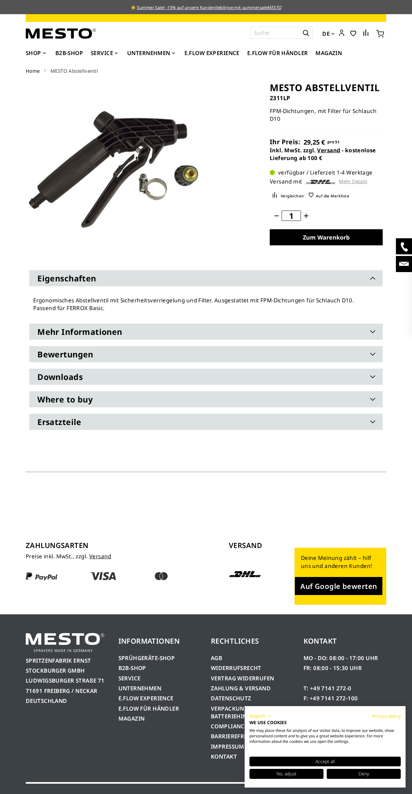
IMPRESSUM (227, 746)
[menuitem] (37, 53)
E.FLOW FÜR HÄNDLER (148, 708)
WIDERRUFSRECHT (236, 668)
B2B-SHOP (132, 668)
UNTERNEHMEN (140, 688)
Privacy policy (386, 716)
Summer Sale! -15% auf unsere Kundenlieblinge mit (209, 7)
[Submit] (306, 33)
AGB (216, 658)
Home (33, 71)
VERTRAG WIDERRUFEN (242, 678)
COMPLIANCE (229, 726)
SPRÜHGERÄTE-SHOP (146, 658)
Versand (328, 150)
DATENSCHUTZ (231, 698)
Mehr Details (353, 181)
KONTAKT (224, 756)
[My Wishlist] (353, 33)
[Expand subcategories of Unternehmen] (173, 53)
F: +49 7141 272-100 (331, 698)
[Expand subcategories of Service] (116, 53)
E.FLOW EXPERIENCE (145, 698)
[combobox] (281, 33)
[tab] (206, 278)
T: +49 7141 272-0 (327, 688)
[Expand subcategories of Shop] (44, 53)
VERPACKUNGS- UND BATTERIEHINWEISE (239, 712)
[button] (342, 33)
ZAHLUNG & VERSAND (241, 688)
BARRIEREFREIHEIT (236, 736)
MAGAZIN (131, 718)
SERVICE (129, 678)
